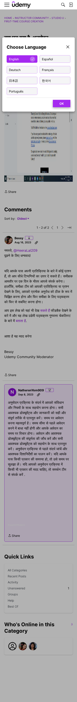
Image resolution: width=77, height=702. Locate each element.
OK (61, 103)
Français (48, 69)
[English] (21, 4)
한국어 (46, 80)
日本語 (13, 80)
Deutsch (15, 69)
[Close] (67, 47)
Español (47, 59)
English (14, 59)
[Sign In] (71, 4)
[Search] (63, 4)
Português (16, 91)
